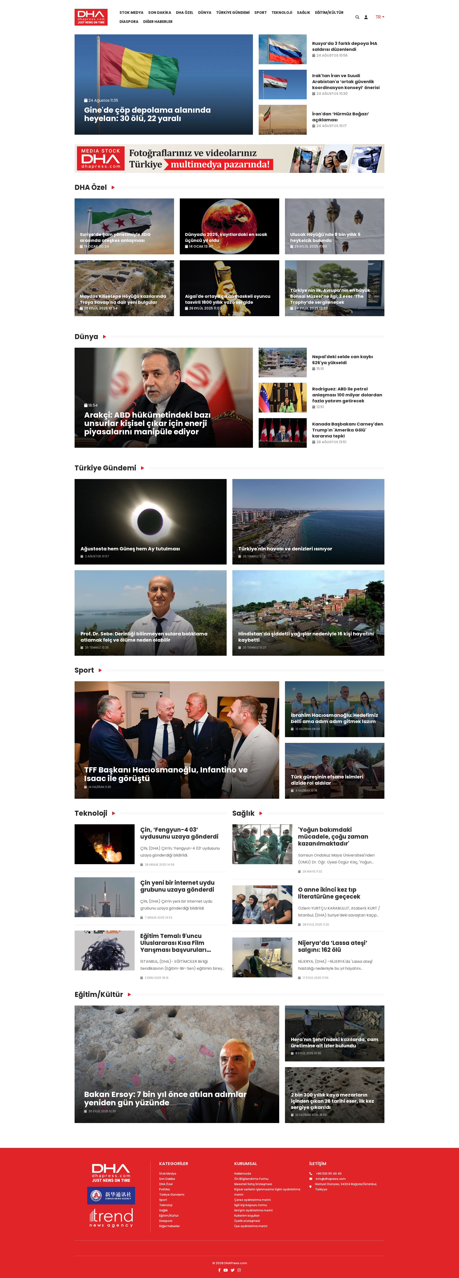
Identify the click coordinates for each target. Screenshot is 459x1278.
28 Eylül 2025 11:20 (315, 924)
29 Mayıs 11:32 (312, 871)
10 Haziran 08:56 (307, 729)
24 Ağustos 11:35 (102, 100)
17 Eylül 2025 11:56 (315, 978)
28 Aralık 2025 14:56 (159, 865)
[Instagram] (238, 1270)
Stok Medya (131, 13)
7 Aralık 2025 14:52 (158, 918)
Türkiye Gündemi (233, 13)
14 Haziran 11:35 (99, 787)
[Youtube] (226, 1270)
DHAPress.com (235, 1263)
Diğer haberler (158, 22)
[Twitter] (232, 1270)
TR (378, 17)
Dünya (204, 13)
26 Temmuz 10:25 (96, 647)
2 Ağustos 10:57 (96, 556)
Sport (260, 13)
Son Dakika (159, 13)
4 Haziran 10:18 (306, 790)
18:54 (92, 405)
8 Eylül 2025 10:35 (308, 1053)
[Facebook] (220, 1270)
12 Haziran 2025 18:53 (311, 1115)
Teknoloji (282, 13)
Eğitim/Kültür (329, 13)
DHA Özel (184, 13)
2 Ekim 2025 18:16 (156, 978)
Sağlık (303, 13)
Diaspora (129, 22)
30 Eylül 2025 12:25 (102, 1111)
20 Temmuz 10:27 (254, 647)
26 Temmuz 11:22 (253, 556)
